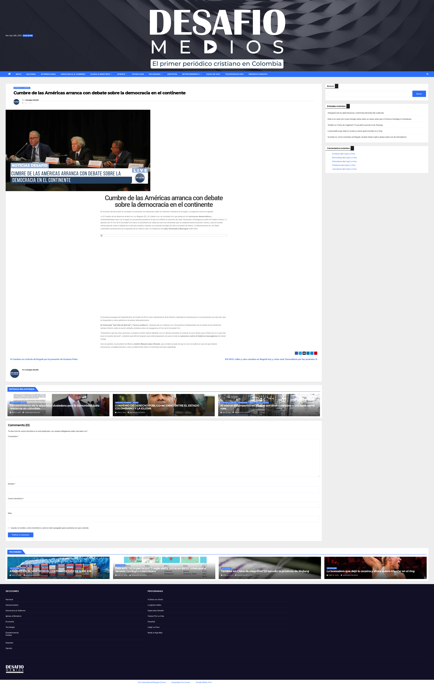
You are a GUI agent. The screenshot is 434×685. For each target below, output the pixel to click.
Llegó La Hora (349, 154)
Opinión (121, 74)
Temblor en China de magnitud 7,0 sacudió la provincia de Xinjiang (355, 125)
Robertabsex (337, 161)
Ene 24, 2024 (17, 575)
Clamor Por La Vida (156, 616)
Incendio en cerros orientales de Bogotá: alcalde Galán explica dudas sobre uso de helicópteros (367, 137)
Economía (10, 622)
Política (265, 402)
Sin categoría (14, 568)
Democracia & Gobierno (73, 74)
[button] (427, 74)
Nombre (11, 484)
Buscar (330, 86)
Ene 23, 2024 (122, 575)
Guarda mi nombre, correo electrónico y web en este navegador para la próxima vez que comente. (50, 528)
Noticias (258, 402)
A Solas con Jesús (155, 599)
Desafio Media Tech (204, 682)
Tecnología (138, 74)
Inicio (18, 74)
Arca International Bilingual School (152, 682)
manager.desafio (32, 100)
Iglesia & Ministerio (100, 74)
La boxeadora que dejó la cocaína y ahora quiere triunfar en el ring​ (355, 131)
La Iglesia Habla (154, 605)
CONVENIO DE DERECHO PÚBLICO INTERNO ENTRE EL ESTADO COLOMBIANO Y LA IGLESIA (157, 407)
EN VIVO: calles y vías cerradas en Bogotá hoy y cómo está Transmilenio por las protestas (270, 359)
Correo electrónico (16, 499)
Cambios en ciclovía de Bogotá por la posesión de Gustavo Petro (45, 359)
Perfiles (9, 635)
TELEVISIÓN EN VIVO (234, 74)
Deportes (172, 74)
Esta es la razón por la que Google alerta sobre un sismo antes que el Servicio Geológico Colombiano (370, 119)
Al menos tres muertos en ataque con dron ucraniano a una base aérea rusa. (267, 407)
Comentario (13, 436)
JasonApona (337, 169)
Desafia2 (151, 622)
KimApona (336, 154)
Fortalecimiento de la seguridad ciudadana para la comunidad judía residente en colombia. (54, 407)
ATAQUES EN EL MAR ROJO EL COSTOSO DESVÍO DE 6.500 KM (356, 113)
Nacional (31, 74)
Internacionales (12, 605)
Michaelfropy (337, 158)
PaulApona (336, 165)
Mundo (252, 402)
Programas (155, 74)
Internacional (48, 74)
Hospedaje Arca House (180, 682)
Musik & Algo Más (155, 633)
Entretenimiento (191, 74)
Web (10, 513)
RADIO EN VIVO (213, 74)
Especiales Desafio (156, 611)
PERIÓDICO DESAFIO (258, 74)
